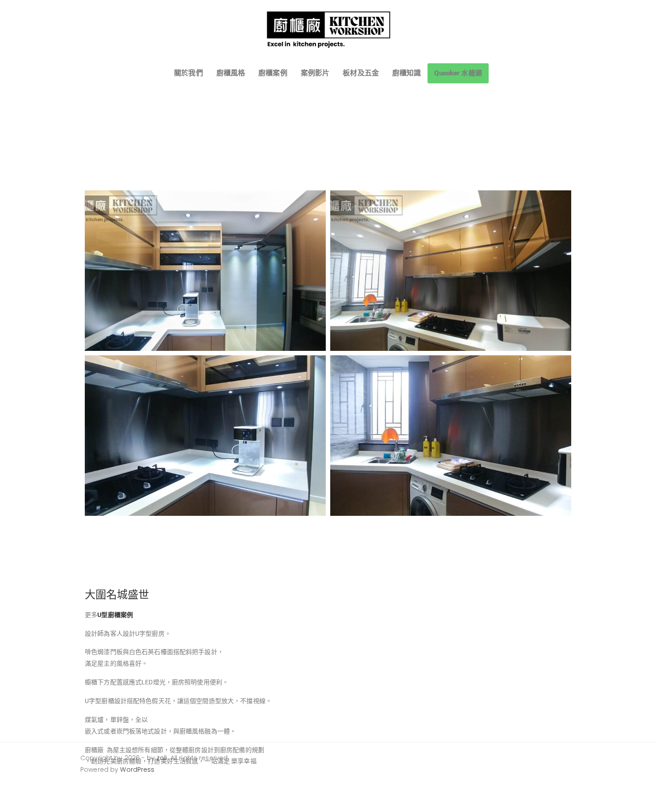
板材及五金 (361, 73)
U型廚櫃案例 (115, 614)
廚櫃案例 (272, 73)
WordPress (137, 769)
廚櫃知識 (406, 73)
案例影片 (315, 73)
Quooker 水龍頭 (458, 73)
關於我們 (188, 73)
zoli (162, 757)
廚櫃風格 (230, 73)
